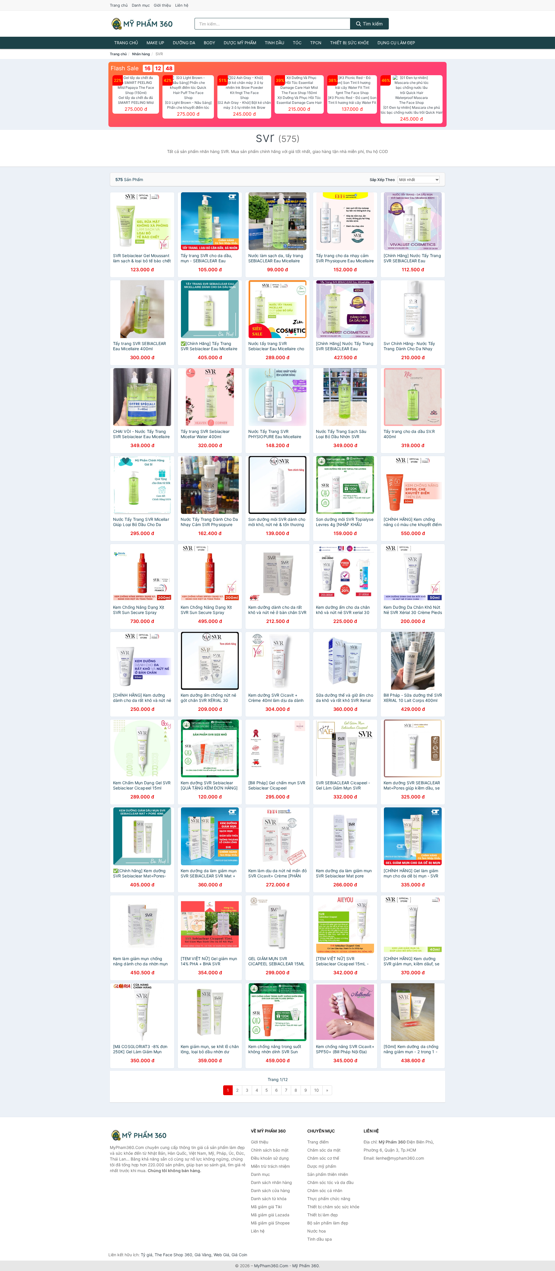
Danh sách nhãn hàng (271, 1182)
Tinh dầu (274, 42)
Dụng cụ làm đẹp (396, 42)
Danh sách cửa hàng (270, 1190)
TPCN (315, 42)
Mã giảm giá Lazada (270, 1214)
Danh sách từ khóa (268, 1198)
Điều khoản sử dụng (270, 1158)
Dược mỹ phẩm (240, 42)
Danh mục (141, 5)
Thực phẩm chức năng (328, 1198)
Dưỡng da (184, 42)
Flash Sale (125, 68)
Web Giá (221, 1254)
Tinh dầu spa (319, 1239)
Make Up (155, 42)
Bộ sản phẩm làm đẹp (327, 1222)
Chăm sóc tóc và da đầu (330, 1182)
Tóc (297, 42)
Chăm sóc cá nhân (324, 1190)
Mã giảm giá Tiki (266, 1206)
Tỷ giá (146, 1254)
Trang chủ (119, 5)
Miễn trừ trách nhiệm (270, 1166)
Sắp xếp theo (382, 179)
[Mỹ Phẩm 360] (139, 1135)
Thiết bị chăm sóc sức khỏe (333, 1206)
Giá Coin (239, 1254)
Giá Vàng (203, 1254)
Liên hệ (181, 5)
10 (316, 1090)
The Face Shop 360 (173, 1254)
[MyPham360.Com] (142, 23)
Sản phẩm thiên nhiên (327, 1174)
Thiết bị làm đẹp (322, 1214)
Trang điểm (318, 1141)
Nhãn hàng (141, 54)
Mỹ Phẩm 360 (305, 1265)
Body (209, 42)
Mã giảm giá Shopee (270, 1222)
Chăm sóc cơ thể (323, 1158)
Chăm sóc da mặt (324, 1150)
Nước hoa (316, 1230)
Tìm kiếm (372, 24)
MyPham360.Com (271, 1265)
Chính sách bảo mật (269, 1150)
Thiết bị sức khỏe (349, 42)
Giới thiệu (162, 5)
